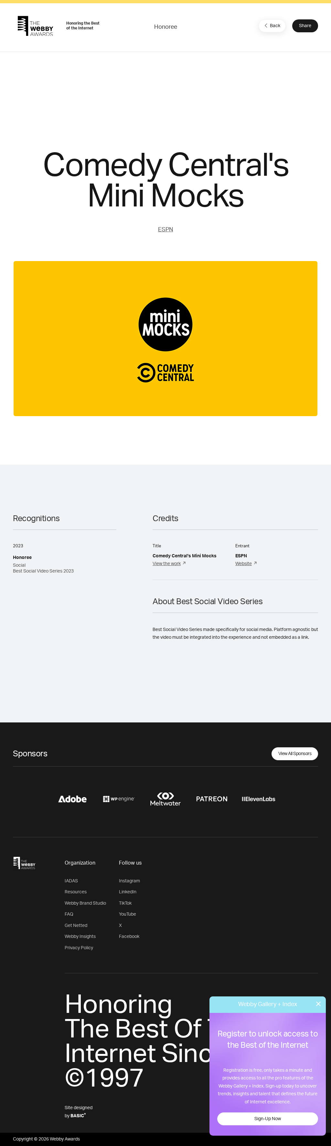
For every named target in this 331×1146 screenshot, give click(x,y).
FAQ (69, 914)
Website (243, 564)
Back (275, 26)
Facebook (129, 936)
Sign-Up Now (267, 1119)
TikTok (125, 903)
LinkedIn (127, 892)
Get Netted (76, 925)
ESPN (165, 230)
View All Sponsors (295, 754)
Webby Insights (80, 936)
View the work (167, 564)
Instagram (129, 881)
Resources (76, 892)
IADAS (71, 881)
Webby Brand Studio (85, 903)
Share (305, 26)
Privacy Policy (79, 948)
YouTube (127, 914)
